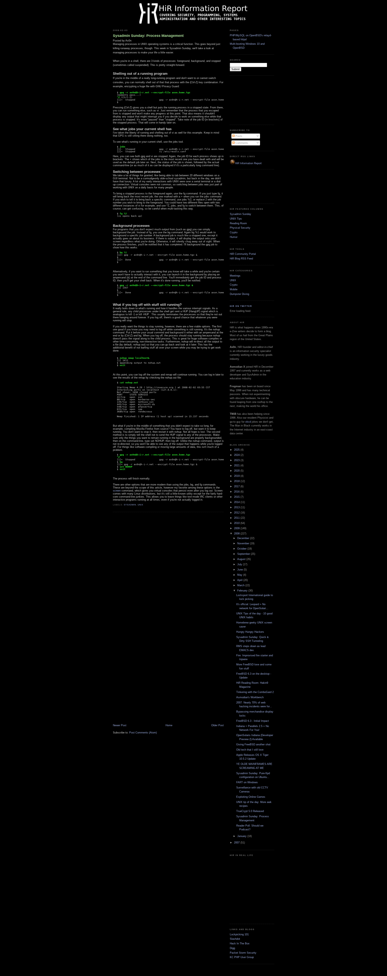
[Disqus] (168, 566)
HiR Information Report (248, 163)
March (241, 585)
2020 (237, 470)
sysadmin (130, 505)
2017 (237, 486)
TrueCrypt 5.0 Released (250, 811)
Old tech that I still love (249, 749)
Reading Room (238, 223)
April (240, 580)
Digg (232, 948)
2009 (237, 528)
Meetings (235, 275)
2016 (237, 491)
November (243, 543)
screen (117, 490)
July (240, 564)
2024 (237, 454)
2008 (237, 533)
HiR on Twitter (241, 306)
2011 (237, 517)
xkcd (248, 421)
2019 (237, 475)
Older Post (217, 725)
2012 (237, 512)
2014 (237, 502)
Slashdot (235, 938)
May (240, 574)
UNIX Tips (236, 218)
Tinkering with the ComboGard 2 (255, 692)
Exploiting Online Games (250, 796)
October (242, 548)
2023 (237, 460)
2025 (237, 449)
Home (168, 725)
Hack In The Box (240, 943)
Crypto (233, 232)
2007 (237, 842)
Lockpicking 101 (239, 934)
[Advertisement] (250, 99)
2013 (237, 507)
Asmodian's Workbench (250, 697)
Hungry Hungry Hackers (250, 631)
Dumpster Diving (239, 294)
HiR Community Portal (243, 253)
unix (140, 505)
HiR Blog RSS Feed (241, 258)
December (243, 538)
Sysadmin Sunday (240, 214)
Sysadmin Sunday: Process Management (148, 36)
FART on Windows (247, 782)
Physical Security (240, 227)
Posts (238, 136)
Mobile (233, 289)
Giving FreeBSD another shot (253, 744)
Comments (241, 142)
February (242, 590)
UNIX (233, 280)
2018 (237, 481)
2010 (237, 523)
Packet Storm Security (243, 952)
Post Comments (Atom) (143, 732)
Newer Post (119, 725)
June (240, 569)
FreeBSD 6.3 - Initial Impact (252, 720)
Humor (233, 237)
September (244, 553)
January (242, 836)
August (241, 559)
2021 (237, 465)
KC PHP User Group (242, 957)
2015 (237, 496)
